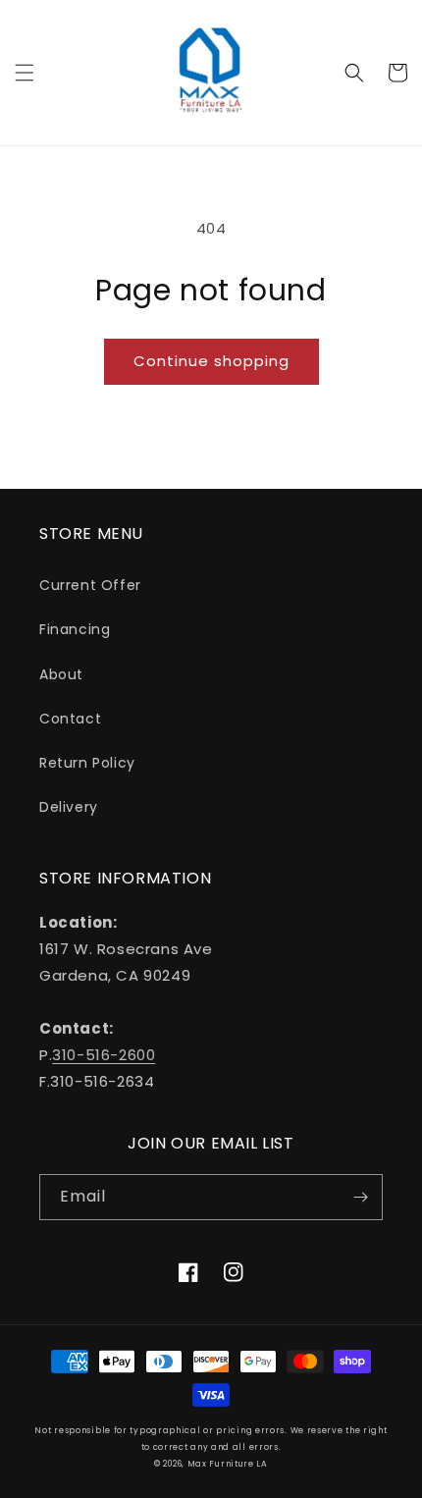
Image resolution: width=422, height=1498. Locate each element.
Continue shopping (211, 360)
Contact (70, 718)
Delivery (68, 807)
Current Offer (90, 585)
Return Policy (87, 763)
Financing (74, 629)
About (61, 674)
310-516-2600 (103, 1054)
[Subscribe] (360, 1197)
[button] (24, 72)
